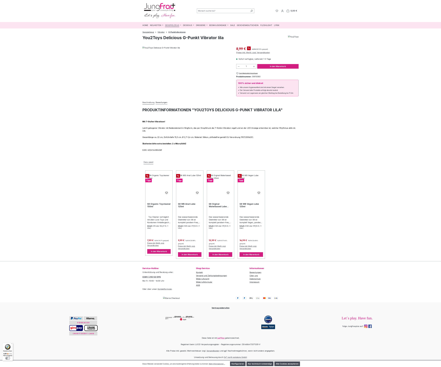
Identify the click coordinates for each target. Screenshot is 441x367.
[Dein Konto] (282, 10)
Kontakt (199, 272)
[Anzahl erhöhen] (254, 66)
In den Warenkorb (278, 66)
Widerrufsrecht (202, 279)
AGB (198, 285)
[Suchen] (251, 10)
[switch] (7, 358)
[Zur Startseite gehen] (159, 10)
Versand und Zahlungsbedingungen (211, 275)
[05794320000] (187, 71)
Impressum (254, 282)
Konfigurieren (238, 364)
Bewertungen (255, 272)
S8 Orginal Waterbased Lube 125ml (218, 205)
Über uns (254, 275)
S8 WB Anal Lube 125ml (186, 205)
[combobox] (223, 10)
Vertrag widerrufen (220, 308)
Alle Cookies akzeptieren (287, 364)
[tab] (148, 102)
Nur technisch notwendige (260, 364)
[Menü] (11, 344)
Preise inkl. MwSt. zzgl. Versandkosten (253, 52)
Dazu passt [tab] (148, 162)
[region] (187, 71)
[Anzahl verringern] (238, 66)
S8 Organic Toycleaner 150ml (159, 205)
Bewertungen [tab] (161, 102)
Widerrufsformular (204, 282)
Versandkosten (212, 351)
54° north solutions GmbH (235, 357)
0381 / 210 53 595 (151, 277)
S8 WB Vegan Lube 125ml (249, 205)
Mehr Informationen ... (217, 364)
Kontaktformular (165, 289)
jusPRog (221, 338)
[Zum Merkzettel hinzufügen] (166, 193)
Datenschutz (255, 279)
